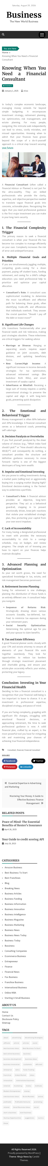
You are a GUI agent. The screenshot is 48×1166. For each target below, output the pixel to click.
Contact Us (7, 1015)
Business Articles (13, 893)
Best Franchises (12, 877)
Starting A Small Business (17, 997)
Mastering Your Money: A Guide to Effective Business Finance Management (26, 799)
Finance (8, 966)
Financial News (12, 971)
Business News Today (15, 935)
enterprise (8, 1070)
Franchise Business (14, 982)
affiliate (7, 1043)
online (40, 1096)
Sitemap (6, 1022)
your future (7, 147)
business (26, 1054)
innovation (8, 1080)
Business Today (12, 940)
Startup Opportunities (12, 1118)
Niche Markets (28, 1096)
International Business (16, 987)
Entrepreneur (11, 961)
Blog (7, 883)
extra (17, 1070)
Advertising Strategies (34, 1038)
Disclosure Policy (10, 1019)
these (6, 1123)
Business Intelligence (15, 914)
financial (20, 750)
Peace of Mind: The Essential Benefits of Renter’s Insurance (22, 823)
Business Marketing (14, 924)
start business (25, 1113)
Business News (12, 930)
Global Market (20, 1075)
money (27, 1091)
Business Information (15, 903)
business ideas (31, 1059)
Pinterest (10, 766)
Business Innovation (15, 909)
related (6, 1107)
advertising (16, 1038)
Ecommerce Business (15, 956)
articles (26, 1043)
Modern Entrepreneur (12, 1091)
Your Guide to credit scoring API (23, 839)
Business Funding (13, 898)
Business (24, 15)
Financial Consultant (32, 750)
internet (7, 1086)
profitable (7, 1102)
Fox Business (11, 977)
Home (5, 1011)
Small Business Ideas (21, 1107)
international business (25, 1080)
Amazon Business (13, 867)
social (36, 1107)
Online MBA (10, 992)
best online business (12, 1054)
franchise (7, 1075)
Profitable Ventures (22, 1102)
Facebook (10, 760)
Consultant (11, 750)
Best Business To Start (16, 872)
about (6, 1038)
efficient (39, 1064)
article (16, 1043)
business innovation (12, 1064)
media (28, 1086)
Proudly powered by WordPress (24, 1152)
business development (12, 1059)
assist (35, 1043)
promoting (38, 1102)
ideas (32, 1075)
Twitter (39, 760)
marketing (18, 1086)
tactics (41, 1118)
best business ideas (11, 1048)
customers (27, 1064)
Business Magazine (14, 919)
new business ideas (11, 1096)
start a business (10, 1113)
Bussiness (10, 945)
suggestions (29, 1118)
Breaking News (12, 888)
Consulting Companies (16, 950)
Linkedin (26, 766)
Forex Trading (28, 1070)
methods (38, 1086)
